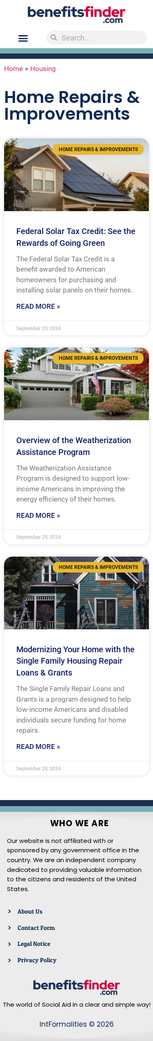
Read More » (38, 306)
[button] (23, 38)
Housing (43, 69)
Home (13, 69)
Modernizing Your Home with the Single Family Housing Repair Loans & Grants (75, 661)
